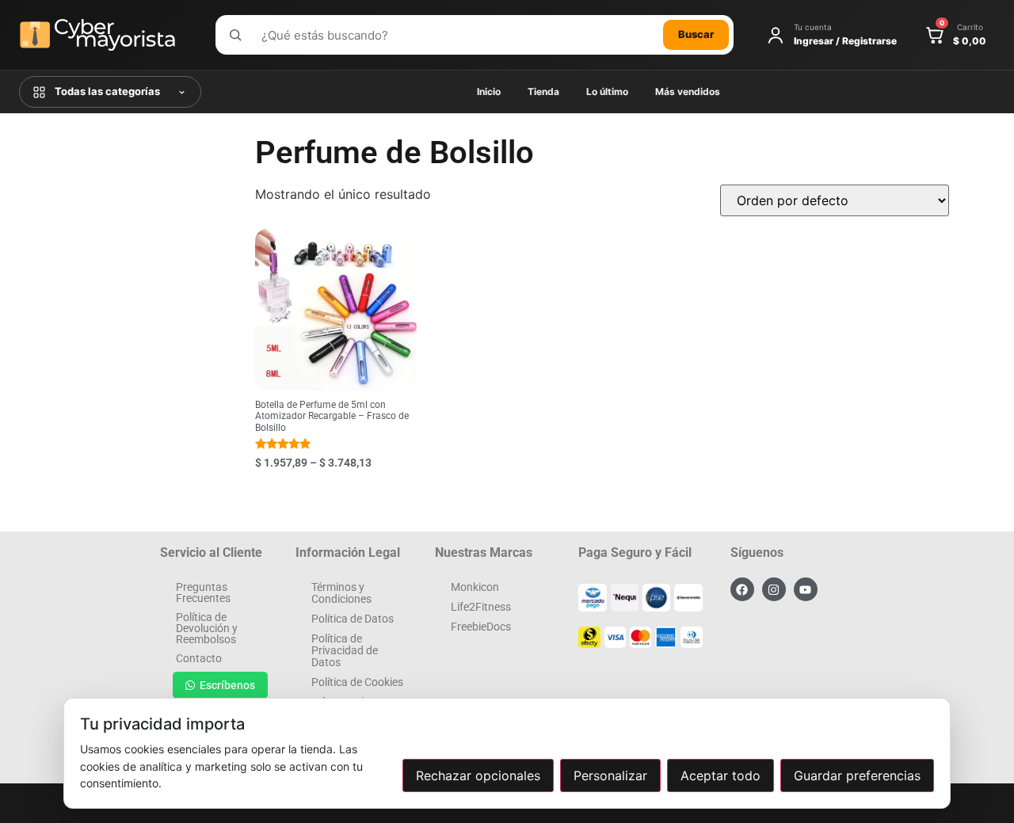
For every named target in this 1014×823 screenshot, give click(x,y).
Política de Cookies (357, 682)
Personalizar (610, 775)
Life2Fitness (481, 606)
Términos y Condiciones (341, 593)
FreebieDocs (481, 626)
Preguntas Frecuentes (203, 592)
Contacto (199, 658)
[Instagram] (774, 589)
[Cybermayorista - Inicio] (106, 34)
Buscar (696, 34)
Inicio (489, 91)
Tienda (543, 91)
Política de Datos (352, 618)
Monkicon (475, 587)
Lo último (607, 91)
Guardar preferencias (857, 775)
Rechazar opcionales (478, 775)
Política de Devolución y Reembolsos (207, 628)
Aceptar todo (720, 775)
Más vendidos (687, 91)
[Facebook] (742, 589)
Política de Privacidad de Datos (344, 650)
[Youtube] (806, 589)
